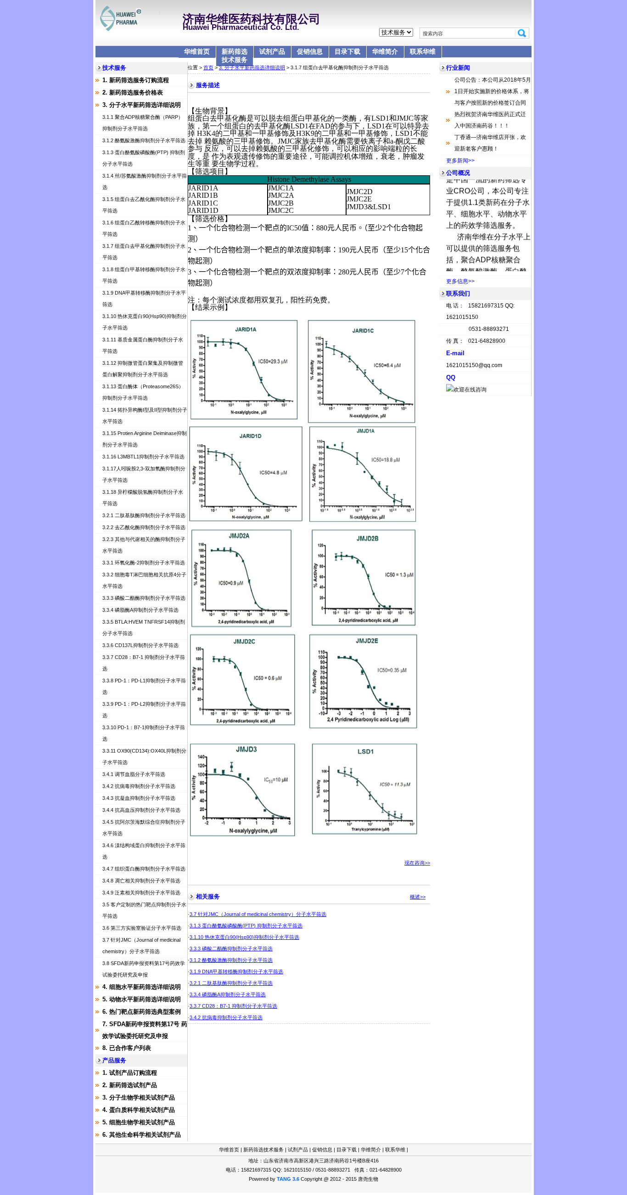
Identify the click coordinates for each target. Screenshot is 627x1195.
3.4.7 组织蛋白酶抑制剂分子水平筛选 (143, 868)
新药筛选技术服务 (234, 55)
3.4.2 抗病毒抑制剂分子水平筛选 (138, 786)
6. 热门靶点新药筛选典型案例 (141, 1011)
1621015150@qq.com (474, 365)
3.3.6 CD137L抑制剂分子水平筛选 (140, 645)
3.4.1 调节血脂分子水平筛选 (133, 774)
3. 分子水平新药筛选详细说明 (141, 104)
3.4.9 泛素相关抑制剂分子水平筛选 (141, 892)
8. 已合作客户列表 (126, 1047)
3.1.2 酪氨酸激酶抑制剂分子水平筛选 (143, 140)
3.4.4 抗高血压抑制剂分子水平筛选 (141, 810)
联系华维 (423, 51)
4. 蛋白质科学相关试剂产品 (138, 1109)
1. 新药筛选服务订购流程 (135, 80)
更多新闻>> (460, 160)
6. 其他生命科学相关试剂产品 (141, 1134)
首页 (208, 67)
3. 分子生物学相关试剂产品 (138, 1097)
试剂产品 (272, 51)
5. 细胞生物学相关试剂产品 (138, 1122)
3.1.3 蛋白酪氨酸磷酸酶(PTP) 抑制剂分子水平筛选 (246, 925)
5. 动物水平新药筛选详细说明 (141, 999)
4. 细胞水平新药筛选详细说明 (141, 986)
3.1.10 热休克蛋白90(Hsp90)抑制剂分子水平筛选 (244, 937)
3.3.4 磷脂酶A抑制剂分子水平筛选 (140, 610)
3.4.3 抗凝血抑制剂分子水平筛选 (138, 798)
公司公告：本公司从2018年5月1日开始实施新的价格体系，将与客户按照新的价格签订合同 (492, 91)
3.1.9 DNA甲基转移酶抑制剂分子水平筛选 (236, 971)
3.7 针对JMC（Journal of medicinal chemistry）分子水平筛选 (258, 914)
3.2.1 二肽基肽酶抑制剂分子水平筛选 (143, 515)
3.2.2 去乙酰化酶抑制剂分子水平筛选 (143, 527)
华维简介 (385, 51)
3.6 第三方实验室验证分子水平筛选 (141, 928)
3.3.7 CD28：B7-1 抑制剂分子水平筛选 (233, 1006)
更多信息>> (460, 281)
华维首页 (197, 51)
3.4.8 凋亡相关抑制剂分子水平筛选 (141, 880)
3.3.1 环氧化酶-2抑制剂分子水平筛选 (143, 562)
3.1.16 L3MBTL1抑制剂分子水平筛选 (143, 456)
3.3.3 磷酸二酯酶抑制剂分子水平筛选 (143, 598)
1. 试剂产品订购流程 (129, 1072)
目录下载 (347, 51)
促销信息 (310, 51)
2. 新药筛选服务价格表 (132, 92)
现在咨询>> (417, 863)
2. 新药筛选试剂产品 (129, 1085)
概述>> (417, 896)
